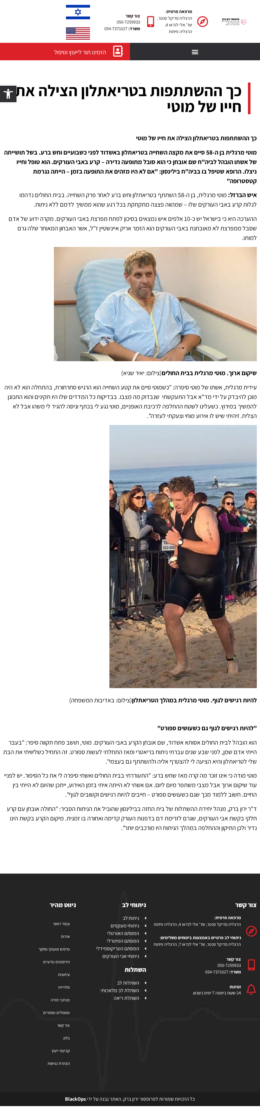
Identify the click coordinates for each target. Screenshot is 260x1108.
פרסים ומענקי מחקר (54, 949)
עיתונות (64, 974)
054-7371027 (115, 28)
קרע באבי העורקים (220, 204)
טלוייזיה (64, 987)
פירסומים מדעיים (56, 962)
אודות (65, 936)
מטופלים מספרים (56, 1012)
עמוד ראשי (61, 923)
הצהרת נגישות (59, 1063)
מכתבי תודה (60, 1000)
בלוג (66, 1038)
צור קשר (63, 1025)
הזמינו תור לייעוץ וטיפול (80, 52)
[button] (8, 94)
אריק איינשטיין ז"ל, (109, 228)
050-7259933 (128, 22)
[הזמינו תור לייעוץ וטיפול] (118, 50)
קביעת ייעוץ (61, 1050)
